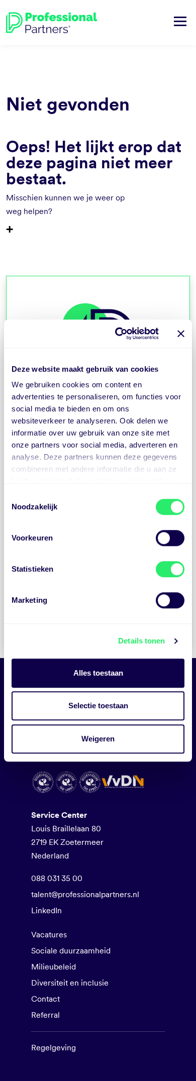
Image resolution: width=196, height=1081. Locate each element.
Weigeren (98, 738)
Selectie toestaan (98, 705)
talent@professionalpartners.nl (85, 894)
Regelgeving (53, 1047)
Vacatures (49, 934)
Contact (45, 999)
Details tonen (141, 640)
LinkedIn (46, 910)
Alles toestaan (98, 673)
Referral (45, 1015)
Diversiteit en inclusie (70, 983)
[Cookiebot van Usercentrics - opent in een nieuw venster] (119, 333)
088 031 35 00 (56, 878)
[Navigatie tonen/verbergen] (180, 22)
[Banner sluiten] (180, 333)
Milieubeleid (53, 966)
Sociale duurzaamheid (71, 950)
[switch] (170, 538)
